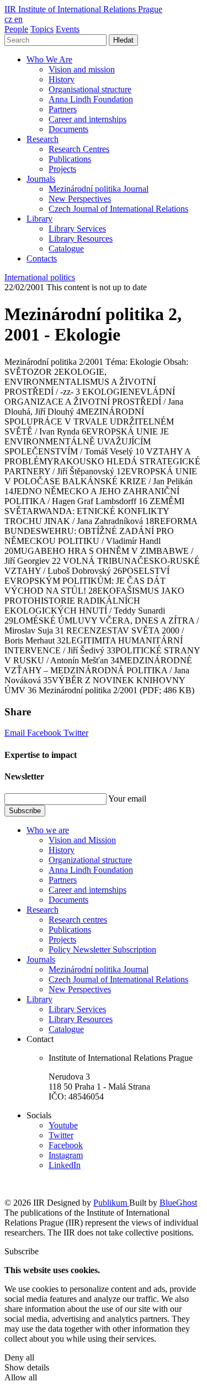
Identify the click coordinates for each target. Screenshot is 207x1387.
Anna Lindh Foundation (91, 99)
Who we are (47, 830)
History (62, 79)
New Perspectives (80, 198)
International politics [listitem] (39, 277)
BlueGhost (178, 1202)
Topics (42, 29)
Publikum (111, 1202)
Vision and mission (82, 69)
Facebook (45, 732)
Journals (40, 179)
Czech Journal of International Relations (118, 208)
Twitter (75, 732)
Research (42, 139)
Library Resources (81, 238)
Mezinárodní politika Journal (98, 188)
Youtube (63, 1125)
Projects (62, 169)
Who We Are (49, 59)
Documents (68, 129)
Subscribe (25, 811)
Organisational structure (90, 89)
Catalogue (66, 248)
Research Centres (79, 149)
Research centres (78, 919)
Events (67, 29)
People (16, 29)
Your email (127, 798)
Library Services (77, 228)
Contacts (41, 258)
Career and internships (87, 119)
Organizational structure (90, 860)
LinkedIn (65, 1165)
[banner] (83, 9)
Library (39, 218)
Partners (63, 109)
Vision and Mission (82, 840)
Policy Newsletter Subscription (102, 949)
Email (15, 732)
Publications (70, 159)
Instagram (66, 1155)
